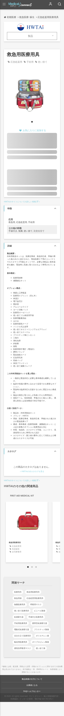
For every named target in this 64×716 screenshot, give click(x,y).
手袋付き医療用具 (35, 617)
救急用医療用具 (33, 592)
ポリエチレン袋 (42, 635)
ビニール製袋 (39, 610)
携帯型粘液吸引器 (39, 623)
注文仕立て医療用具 (22, 635)
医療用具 (18, 592)
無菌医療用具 (19, 604)
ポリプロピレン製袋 (40, 642)
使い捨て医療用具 (21, 610)
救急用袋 (18, 598)
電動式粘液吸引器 (21, 629)
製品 (30, 36)
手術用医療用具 (20, 623)
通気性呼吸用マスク (22, 648)
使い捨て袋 (40, 648)
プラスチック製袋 (41, 629)
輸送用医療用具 (20, 642)
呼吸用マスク (35, 604)
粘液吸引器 (18, 617)
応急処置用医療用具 (35, 598)
